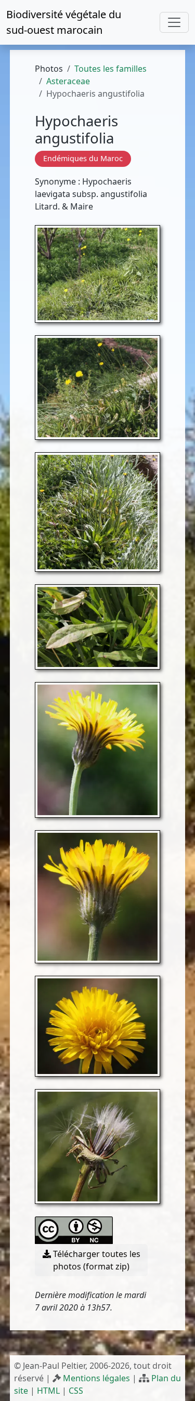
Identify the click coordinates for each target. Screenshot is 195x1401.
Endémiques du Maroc (83, 158)
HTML (48, 1390)
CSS (76, 1390)
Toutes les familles (110, 68)
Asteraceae (68, 81)
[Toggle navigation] (174, 22)
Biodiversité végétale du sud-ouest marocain (63, 22)
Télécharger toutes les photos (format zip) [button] (95, 1260)
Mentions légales (96, 1378)
